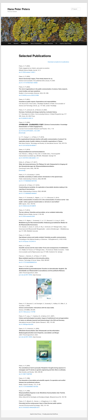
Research (16, 43)
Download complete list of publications (58, 62)
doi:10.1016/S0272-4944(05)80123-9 (29, 407)
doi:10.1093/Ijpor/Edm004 (26, 324)
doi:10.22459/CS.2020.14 (26, 118)
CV (56, 43)
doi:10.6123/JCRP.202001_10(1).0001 (29, 131)
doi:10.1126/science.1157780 (27, 312)
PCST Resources (48, 43)
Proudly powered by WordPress (50, 414)
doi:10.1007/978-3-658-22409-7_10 (28, 158)
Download (22, 133)
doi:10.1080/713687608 (25, 374)
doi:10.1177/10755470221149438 (28, 83)
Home (9, 43)
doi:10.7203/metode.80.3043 (27, 216)
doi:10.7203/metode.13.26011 (27, 72)
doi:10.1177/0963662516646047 (28, 193)
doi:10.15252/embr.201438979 (27, 206)
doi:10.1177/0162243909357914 (28, 262)
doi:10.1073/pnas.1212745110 (27, 241)
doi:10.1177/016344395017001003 (28, 386)
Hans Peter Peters (19, 9)
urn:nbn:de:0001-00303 (25, 337)
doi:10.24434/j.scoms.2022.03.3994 (29, 95)
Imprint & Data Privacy (65, 43)
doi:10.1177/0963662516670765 (28, 181)
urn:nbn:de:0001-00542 (25, 275)
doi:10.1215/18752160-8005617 (27, 145)
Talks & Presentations (36, 43)
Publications (24, 43)
